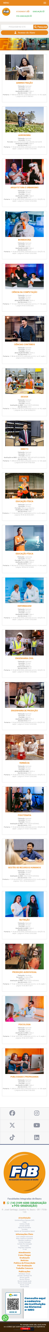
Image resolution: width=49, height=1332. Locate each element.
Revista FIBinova (25, 1279)
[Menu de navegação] (44, 3)
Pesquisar (42, 26)
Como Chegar (24, 1255)
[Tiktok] (12, 1138)
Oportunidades (24, 1246)
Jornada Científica (24, 1226)
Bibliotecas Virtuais (24, 1274)
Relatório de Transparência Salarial (24, 1231)
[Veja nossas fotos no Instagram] (36, 1114)
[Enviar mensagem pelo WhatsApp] (5, 1318)
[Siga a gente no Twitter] (12, 1126)
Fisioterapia (24, 815)
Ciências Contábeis (24, 344)
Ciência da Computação (24, 292)
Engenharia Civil (24, 658)
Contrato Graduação (25, 1242)
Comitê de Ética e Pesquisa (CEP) (24, 1220)
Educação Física (24, 501)
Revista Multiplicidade (24, 1283)
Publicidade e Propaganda (24, 1077)
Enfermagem (24, 606)
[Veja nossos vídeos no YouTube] (36, 1126)
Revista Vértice (24, 1286)
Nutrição (24, 920)
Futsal (24, 1222)
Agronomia (24, 135)
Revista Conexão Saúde (24, 1281)
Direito (24, 449)
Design (24, 397)
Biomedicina (24, 240)
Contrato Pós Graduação (24, 1244)
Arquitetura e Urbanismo (25, 187)
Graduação (24, 1258)
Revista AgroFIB (24, 1277)
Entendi (25, 1329)
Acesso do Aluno (26, 32)
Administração (24, 83)
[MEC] (24, 1303)
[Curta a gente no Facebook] (12, 1114)
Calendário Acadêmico (24, 1240)
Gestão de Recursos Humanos (24, 867)
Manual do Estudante (24, 1227)
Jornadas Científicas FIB (24, 1276)
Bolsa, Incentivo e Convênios (24, 1238)
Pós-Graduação (24, 1265)
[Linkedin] (36, 1138)
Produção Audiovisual (24, 972)
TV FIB (25, 1249)
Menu (6, 3)
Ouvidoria (24, 1229)
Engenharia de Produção (24, 710)
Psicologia (25, 1024)
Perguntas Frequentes (24, 1247)
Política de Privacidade (24, 1263)
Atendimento (25, 1252)
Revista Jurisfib (24, 1285)
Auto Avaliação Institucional (24, 1236)
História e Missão (24, 1224)
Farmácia (24, 763)
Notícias (24, 1260)
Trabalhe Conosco (24, 1268)
